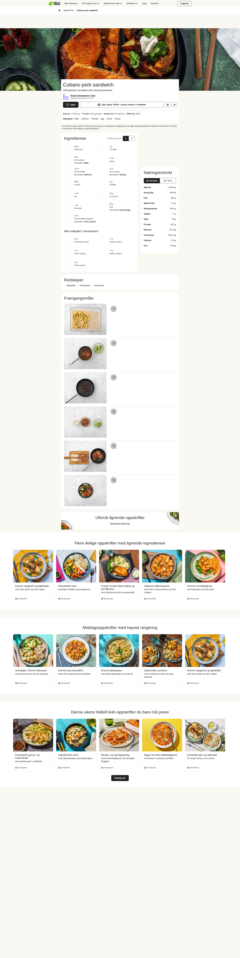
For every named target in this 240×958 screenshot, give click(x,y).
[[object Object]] (167, 104)
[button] (99, 138)
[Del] (174, 104)
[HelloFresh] (54, 3)
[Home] (59, 10)
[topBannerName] (120, 21)
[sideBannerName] (160, 148)
